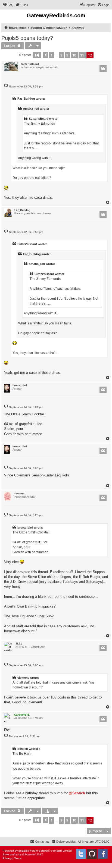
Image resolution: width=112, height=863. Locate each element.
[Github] (92, 854)
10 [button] (74, 55)
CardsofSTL (22, 714)
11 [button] (82, 55)
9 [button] (67, 55)
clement (19, 493)
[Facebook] (103, 854)
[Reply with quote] (103, 68)
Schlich (22, 748)
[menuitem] (8, 5)
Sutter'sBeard (30, 63)
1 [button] (51, 55)
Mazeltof (30, 854)
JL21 (18, 643)
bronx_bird (20, 385)
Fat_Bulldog (22, 209)
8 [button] (61, 55)
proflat (14, 854)
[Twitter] (81, 854)
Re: (7, 730)
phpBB (22, 850)
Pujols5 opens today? (27, 38)
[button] (37, 55)
